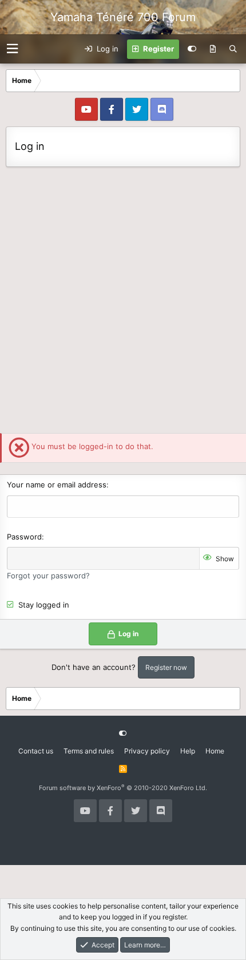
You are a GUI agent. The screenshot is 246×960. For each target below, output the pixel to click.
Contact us (35, 751)
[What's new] (213, 49)
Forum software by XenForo (123, 788)
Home (214, 751)
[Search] (233, 49)
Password (24, 536)
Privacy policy (147, 751)
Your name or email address (56, 484)
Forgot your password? (48, 575)
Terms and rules (89, 751)
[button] (12, 49)
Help (187, 751)
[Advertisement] (123, 301)
